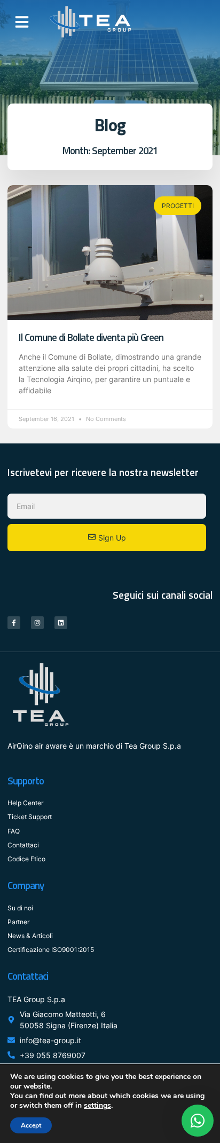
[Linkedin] (60, 622)
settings (97, 1105)
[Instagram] (37, 622)
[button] (22, 22)
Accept (31, 1125)
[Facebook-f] (13, 622)
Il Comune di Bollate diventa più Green (91, 337)
